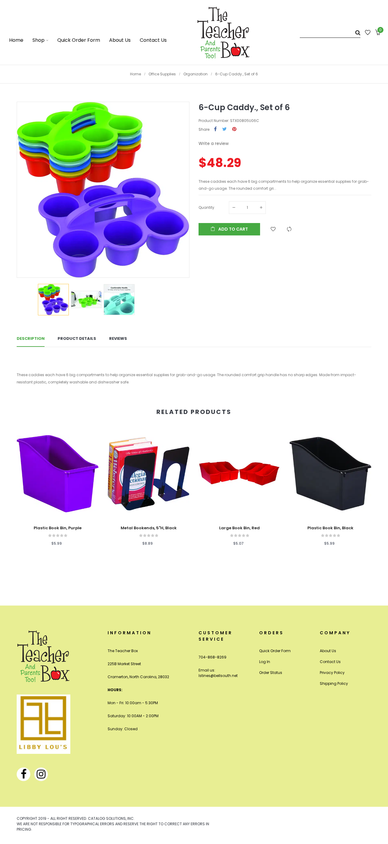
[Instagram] (41, 774)
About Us (328, 650)
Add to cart (232, 229)
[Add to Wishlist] (273, 229)
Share (215, 129)
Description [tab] (31, 338)
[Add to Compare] (289, 229)
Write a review (214, 143)
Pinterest (234, 129)
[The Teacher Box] (223, 32)
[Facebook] (23, 774)
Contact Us (330, 661)
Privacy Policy (332, 672)
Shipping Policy (334, 683)
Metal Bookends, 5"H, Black (149, 528)
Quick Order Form (275, 650)
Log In (264, 661)
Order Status (270, 672)
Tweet (224, 129)
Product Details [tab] (77, 338)
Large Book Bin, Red (239, 528)
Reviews (118, 338)
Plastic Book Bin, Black (330, 528)
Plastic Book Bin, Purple (58, 528)
